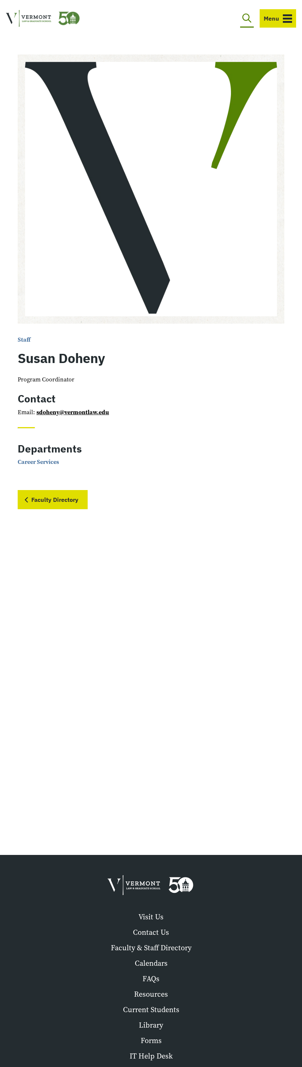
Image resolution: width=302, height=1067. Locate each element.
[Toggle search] (247, 18)
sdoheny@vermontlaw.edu (72, 412)
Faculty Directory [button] (54, 499)
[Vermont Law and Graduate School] (43, 18)
